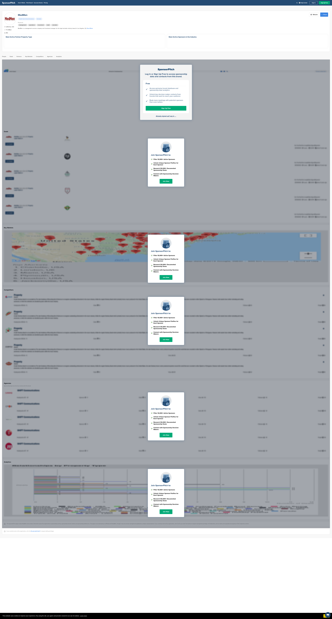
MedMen (22, 15)
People (4, 56)
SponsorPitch (8, 3)
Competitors (39, 56)
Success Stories (38, 2)
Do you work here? (35, 531)
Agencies (50, 56)
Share (325, 14)
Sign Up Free (324, 2)
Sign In (314, 2)
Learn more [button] (83, 616)
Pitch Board (29, 2)
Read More (90, 28)
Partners (19, 56)
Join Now (166, 181)
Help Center (304, 2)
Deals (11, 56)
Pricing (46, 2)
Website (315, 14)
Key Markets (28, 56)
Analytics (59, 56)
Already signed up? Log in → (166, 116)
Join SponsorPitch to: (161, 155)
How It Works (21, 2)
